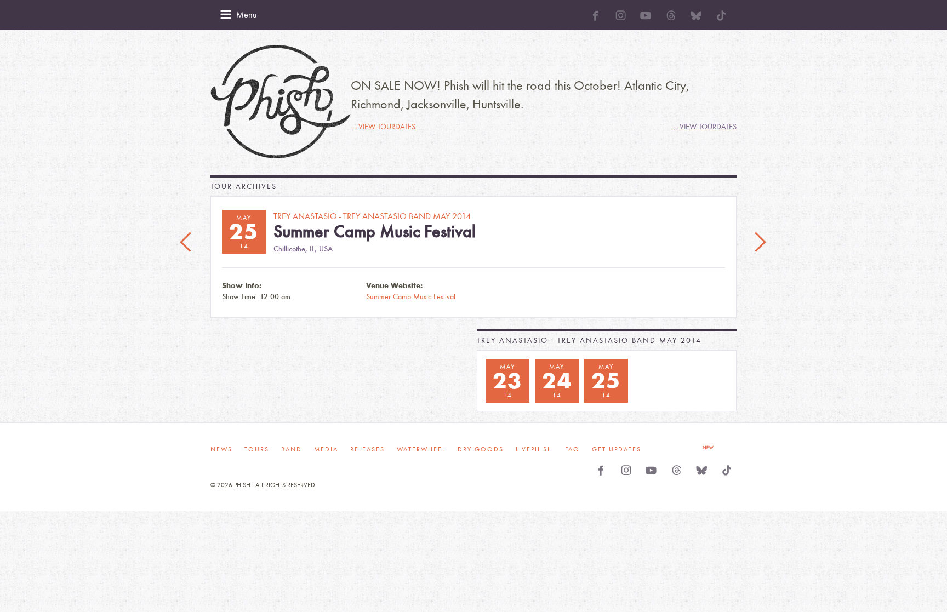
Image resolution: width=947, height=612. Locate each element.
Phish (280, 101)
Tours (256, 449)
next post (760, 242)
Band (291, 449)
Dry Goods (481, 449)
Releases (367, 449)
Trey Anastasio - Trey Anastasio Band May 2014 (589, 340)
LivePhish (534, 449)
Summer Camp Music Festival (410, 296)
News (221, 449)
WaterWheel (421, 449)
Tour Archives (243, 186)
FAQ (572, 449)
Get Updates (616, 449)
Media (326, 449)
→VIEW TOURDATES (383, 126)
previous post (187, 242)
